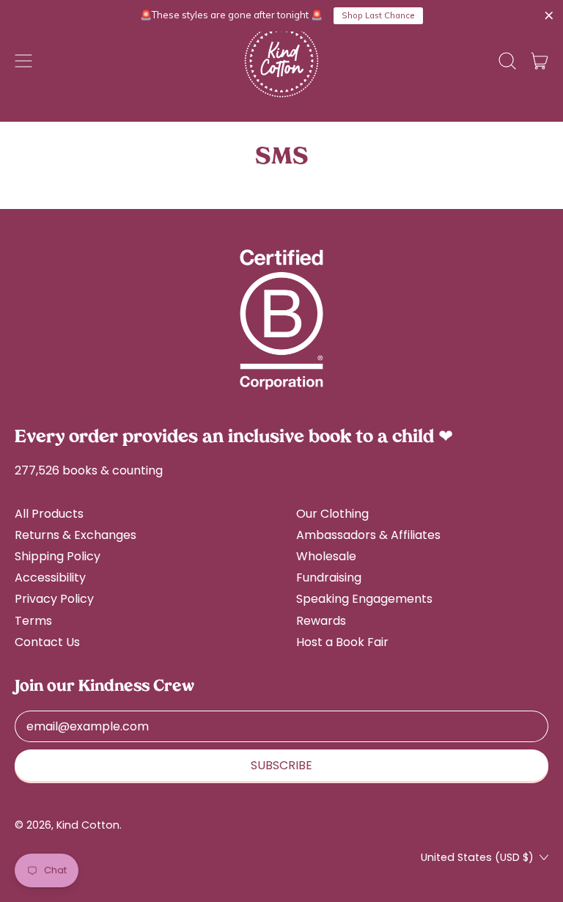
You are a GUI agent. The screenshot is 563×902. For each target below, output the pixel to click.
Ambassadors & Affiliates (368, 535)
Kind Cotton (87, 825)
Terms (33, 620)
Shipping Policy (57, 556)
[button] (507, 61)
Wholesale (326, 556)
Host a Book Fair (342, 642)
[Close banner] (549, 16)
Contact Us (47, 642)
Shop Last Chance (378, 15)
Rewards (321, 620)
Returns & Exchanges (75, 535)
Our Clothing (332, 513)
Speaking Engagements (364, 598)
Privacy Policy (54, 598)
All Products (49, 513)
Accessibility (50, 577)
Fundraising (328, 577)
